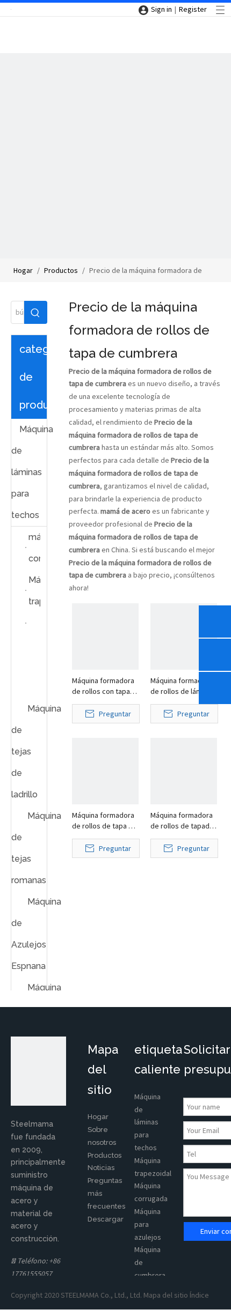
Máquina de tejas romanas (29, 848)
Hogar (98, 1117)
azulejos (147, 1237)
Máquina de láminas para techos (29, 472)
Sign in (161, 9)
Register (193, 9)
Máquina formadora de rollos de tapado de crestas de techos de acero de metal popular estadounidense (182, 820)
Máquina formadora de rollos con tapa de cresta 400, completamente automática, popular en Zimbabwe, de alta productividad (104, 686)
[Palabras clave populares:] (35, 312)
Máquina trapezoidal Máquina (152, 1173)
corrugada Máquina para (151, 1211)
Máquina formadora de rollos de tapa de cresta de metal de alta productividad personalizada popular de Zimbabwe (104, 820)
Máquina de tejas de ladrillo (29, 752)
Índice (199, 1295)
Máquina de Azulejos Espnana (29, 934)
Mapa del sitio (166, 1295)
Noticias (101, 1168)
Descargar (106, 1219)
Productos (104, 1155)
